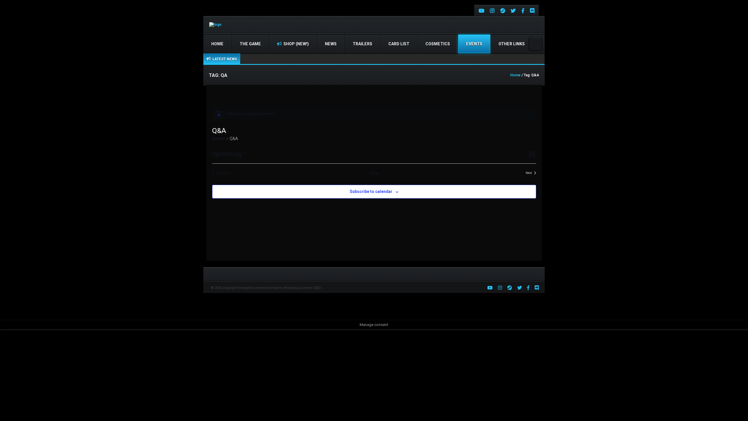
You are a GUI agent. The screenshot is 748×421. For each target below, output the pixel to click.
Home (217, 44)
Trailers (362, 44)
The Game (250, 44)
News (331, 44)
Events (474, 44)
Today (374, 173)
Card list (398, 44)
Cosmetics (437, 44)
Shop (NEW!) (296, 44)
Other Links (511, 44)
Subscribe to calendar (371, 191)
